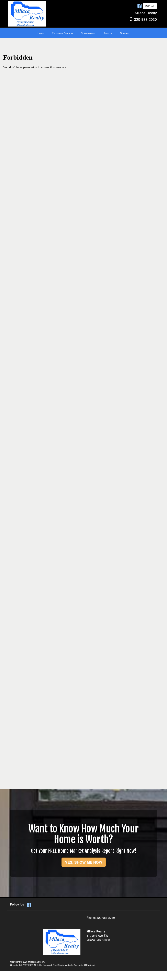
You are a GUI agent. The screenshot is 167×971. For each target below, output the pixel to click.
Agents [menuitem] (107, 33)
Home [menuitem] (40, 33)
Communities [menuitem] (88, 33)
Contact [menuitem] (125, 33)
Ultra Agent (89, 965)
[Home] (27, 13)
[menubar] (83, 33)
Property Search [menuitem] (62, 33)
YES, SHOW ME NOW (83, 862)
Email (151, 6)
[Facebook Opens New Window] (139, 5)
